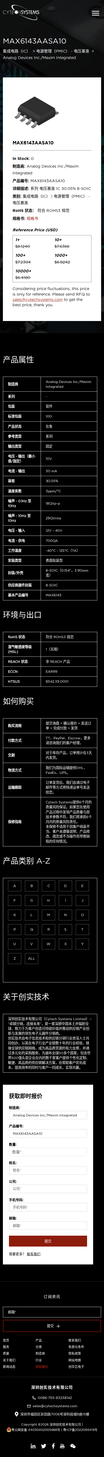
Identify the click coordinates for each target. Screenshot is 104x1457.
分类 (39, 1346)
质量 (6, 1353)
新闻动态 (9, 1366)
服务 (6, 1346)
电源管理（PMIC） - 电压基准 (62, 51)
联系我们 (33, 1254)
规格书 (32, 218)
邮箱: (13, 1218)
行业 (39, 1360)
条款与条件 (76, 1346)
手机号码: (16, 1200)
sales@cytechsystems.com (38, 299)
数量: (13, 1144)
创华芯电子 (76, 1366)
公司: (13, 1181)
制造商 (40, 1353)
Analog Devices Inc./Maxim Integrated (39, 57)
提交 (48, 1241)
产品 (39, 1340)
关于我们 (9, 1360)
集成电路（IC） (16, 51)
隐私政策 (74, 1353)
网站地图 (74, 1360)
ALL (31, 958)
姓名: (13, 1163)
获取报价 (42, 1366)
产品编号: (16, 1126)
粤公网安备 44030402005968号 (35, 1429)
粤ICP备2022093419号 (80, 1429)
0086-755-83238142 (55, 1398)
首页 (6, 1340)
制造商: (14, 1108)
